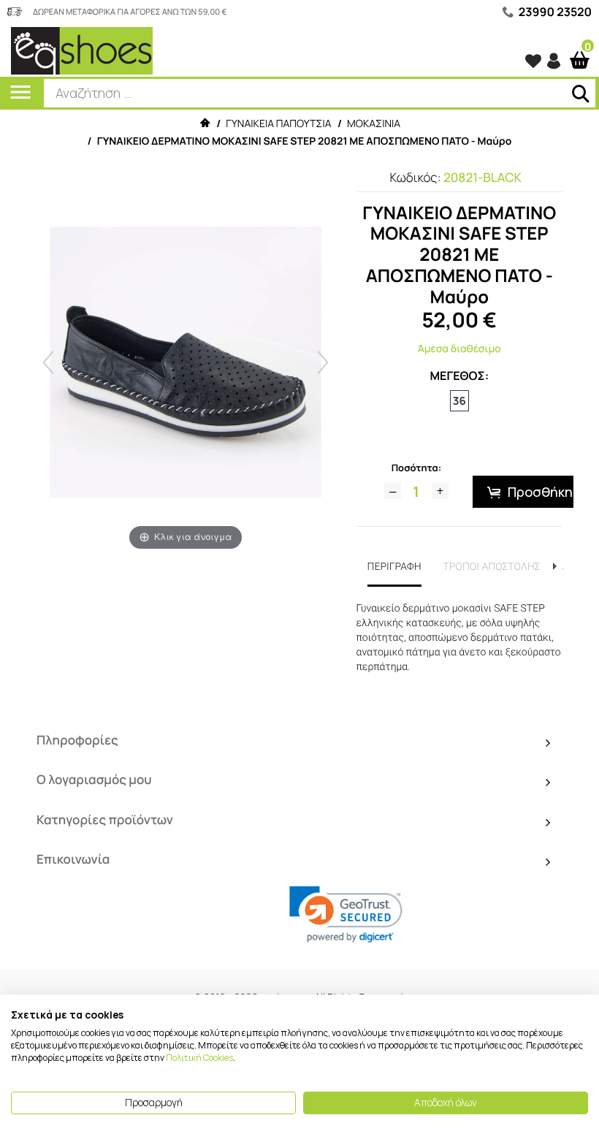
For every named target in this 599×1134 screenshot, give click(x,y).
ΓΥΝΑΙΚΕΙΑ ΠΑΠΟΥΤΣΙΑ (278, 124)
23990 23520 (555, 12)
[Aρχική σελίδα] (204, 124)
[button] (346, 914)
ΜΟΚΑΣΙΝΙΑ (373, 124)
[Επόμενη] (323, 362)
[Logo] (82, 50)
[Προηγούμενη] (48, 362)
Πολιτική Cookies (199, 1057)
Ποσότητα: (416, 467)
